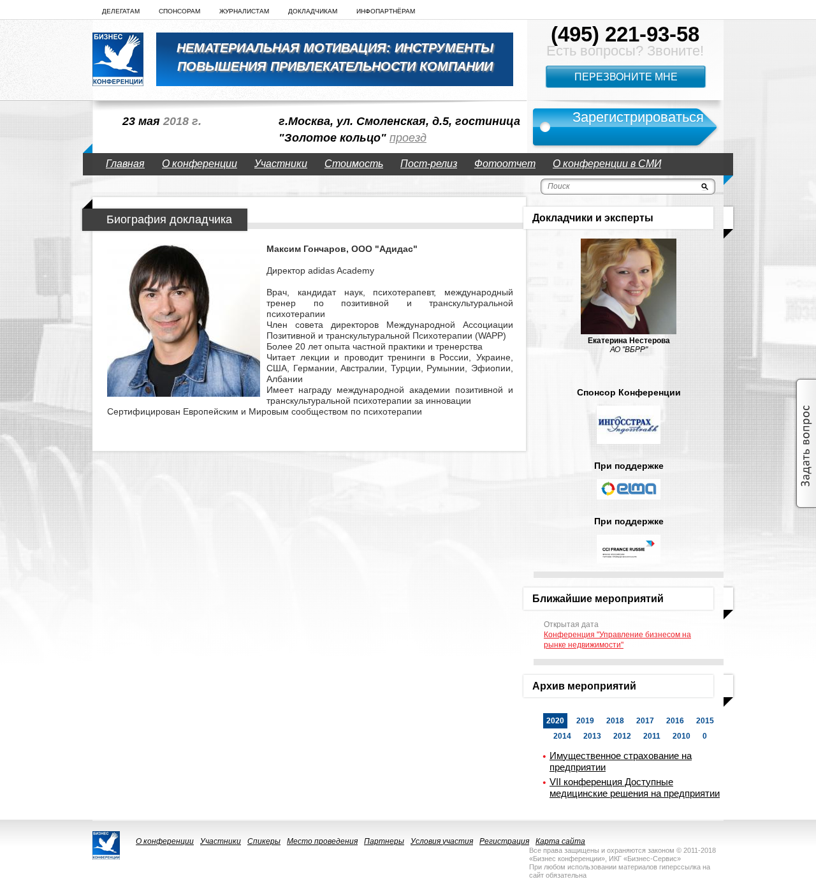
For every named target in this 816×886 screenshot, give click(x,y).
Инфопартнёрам (385, 11)
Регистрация (504, 841)
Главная (125, 163)
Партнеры (384, 841)
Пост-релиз (428, 163)
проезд (408, 137)
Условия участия (442, 841)
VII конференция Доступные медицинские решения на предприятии (635, 787)
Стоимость (353, 163)
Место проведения (322, 841)
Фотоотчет (505, 163)
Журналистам (244, 11)
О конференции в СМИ (607, 163)
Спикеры (263, 841)
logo (117, 59)
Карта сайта (560, 841)
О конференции (199, 163)
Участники (280, 163)
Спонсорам (179, 11)
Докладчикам (312, 11)
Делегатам (121, 11)
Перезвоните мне (626, 76)
